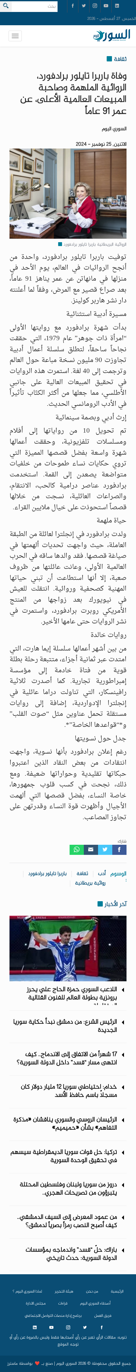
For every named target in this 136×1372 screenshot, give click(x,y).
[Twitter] (105, 850)
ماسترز (12, 1364)
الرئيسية (117, 1291)
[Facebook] (119, 850)
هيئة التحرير (64, 1291)
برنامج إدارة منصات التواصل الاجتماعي (53, 1315)
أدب (102, 874)
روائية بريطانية (90, 883)
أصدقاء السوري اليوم (95, 1303)
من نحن (92, 1291)
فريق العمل (102, 1315)
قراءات (62, 1303)
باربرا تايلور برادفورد (47, 874)
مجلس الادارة (36, 1303)
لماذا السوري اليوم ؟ (27, 1291)
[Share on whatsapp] (77, 850)
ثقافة (82, 874)
